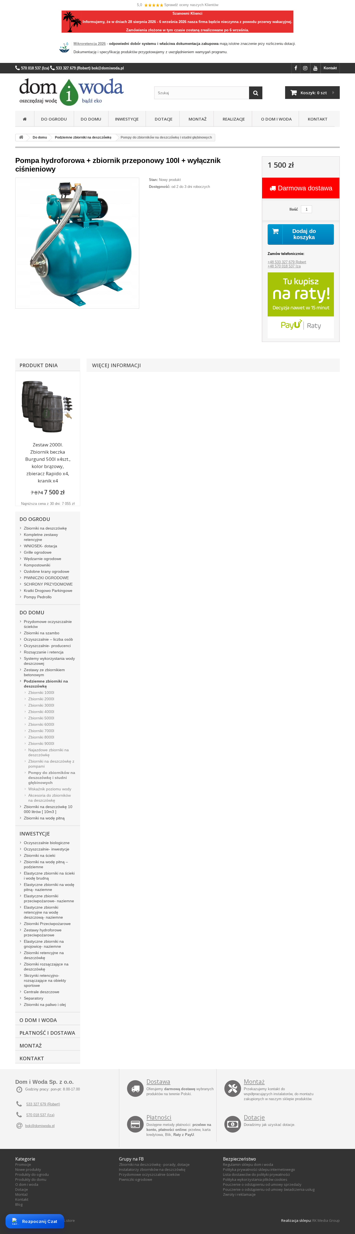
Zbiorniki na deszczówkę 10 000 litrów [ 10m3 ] (48, 809)
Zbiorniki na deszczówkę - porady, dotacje (154, 1164)
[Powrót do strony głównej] (21, 137)
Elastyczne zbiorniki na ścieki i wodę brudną (49, 875)
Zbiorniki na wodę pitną (44, 818)
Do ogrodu (54, 119)
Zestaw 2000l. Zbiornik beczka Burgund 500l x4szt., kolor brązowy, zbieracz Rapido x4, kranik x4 (47, 462)
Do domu (91, 119)
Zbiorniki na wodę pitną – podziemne (46, 864)
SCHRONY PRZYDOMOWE (48, 584)
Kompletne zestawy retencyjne (41, 537)
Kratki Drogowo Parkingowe (48, 590)
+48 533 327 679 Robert (287, 262)
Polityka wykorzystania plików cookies (255, 1179)
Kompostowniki (37, 565)
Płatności (158, 1117)
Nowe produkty (28, 1169)
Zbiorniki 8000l (41, 737)
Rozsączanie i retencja (44, 652)
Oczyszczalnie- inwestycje (46, 849)
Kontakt (330, 68)
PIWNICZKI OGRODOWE (46, 578)
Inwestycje (127, 119)
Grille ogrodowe (38, 552)
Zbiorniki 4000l (41, 711)
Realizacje (232, 119)
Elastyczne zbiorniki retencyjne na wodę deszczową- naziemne (43, 912)
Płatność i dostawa (47, 1033)
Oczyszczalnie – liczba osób (48, 639)
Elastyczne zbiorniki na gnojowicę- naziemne (44, 944)
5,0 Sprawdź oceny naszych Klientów (177, 5)
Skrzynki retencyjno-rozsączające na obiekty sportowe (45, 980)
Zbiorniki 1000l (41, 692)
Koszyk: (314, 92)
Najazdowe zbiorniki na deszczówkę (48, 752)
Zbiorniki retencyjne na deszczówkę (44, 955)
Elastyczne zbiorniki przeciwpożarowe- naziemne (49, 898)
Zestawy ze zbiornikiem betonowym (44, 672)
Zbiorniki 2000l (41, 699)
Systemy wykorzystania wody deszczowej (49, 661)
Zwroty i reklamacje (239, 1194)
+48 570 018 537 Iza (284, 266)
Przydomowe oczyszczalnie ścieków (48, 624)
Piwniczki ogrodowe (135, 1179)
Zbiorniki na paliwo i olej (45, 1004)
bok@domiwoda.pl (40, 1126)
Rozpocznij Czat (39, 1221)
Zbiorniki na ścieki (39, 855)
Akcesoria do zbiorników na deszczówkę (49, 798)
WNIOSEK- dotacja (40, 546)
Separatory (33, 998)
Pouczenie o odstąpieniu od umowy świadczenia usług (269, 1189)
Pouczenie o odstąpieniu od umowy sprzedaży (262, 1184)
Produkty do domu (30, 1179)
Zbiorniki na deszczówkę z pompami (51, 763)
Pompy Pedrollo (38, 597)
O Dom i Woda (275, 119)
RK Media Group (326, 1220)
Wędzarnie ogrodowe (42, 558)
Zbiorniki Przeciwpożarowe (47, 923)
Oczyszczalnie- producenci (47, 645)
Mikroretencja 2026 (89, 44)
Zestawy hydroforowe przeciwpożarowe (43, 932)
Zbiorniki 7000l (41, 731)
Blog (18, 1204)
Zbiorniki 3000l (41, 705)
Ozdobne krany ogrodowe (46, 571)
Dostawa (158, 1081)
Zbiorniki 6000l (41, 724)
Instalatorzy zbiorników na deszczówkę (152, 1169)
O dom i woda (26, 1184)
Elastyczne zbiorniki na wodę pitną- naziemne (49, 887)
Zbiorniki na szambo (41, 633)
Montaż (196, 119)
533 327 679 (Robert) (43, 1104)
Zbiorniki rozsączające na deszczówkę (46, 966)
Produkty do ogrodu (32, 1174)
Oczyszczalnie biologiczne (47, 842)
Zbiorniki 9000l (41, 743)
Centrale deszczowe (41, 992)
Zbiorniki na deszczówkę (45, 528)
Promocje (23, 1164)
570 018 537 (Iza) (40, 1115)
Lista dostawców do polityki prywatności (256, 1174)
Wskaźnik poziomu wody (49, 789)
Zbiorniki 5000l (41, 718)
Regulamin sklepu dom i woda (248, 1164)
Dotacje (163, 119)
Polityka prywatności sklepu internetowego (259, 1169)
